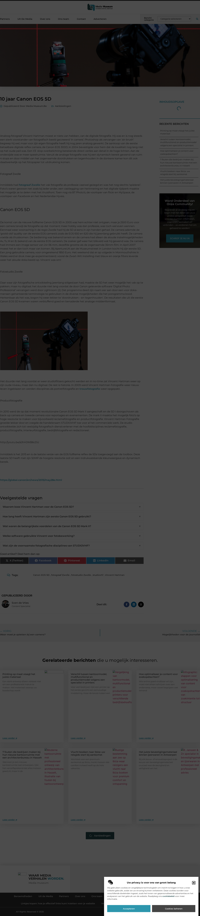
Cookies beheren (173, 908)
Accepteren (129, 908)
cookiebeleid (168, 896)
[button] (193, 882)
